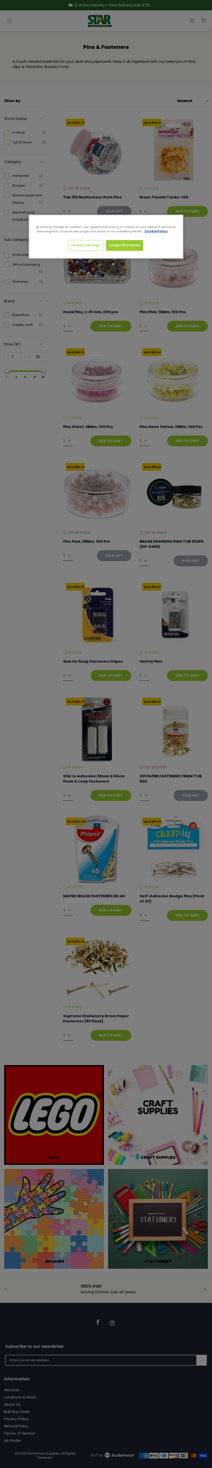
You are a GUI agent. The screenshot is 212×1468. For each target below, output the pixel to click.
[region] (106, 237)
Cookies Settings (85, 245)
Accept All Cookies (124, 245)
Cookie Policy (156, 231)
